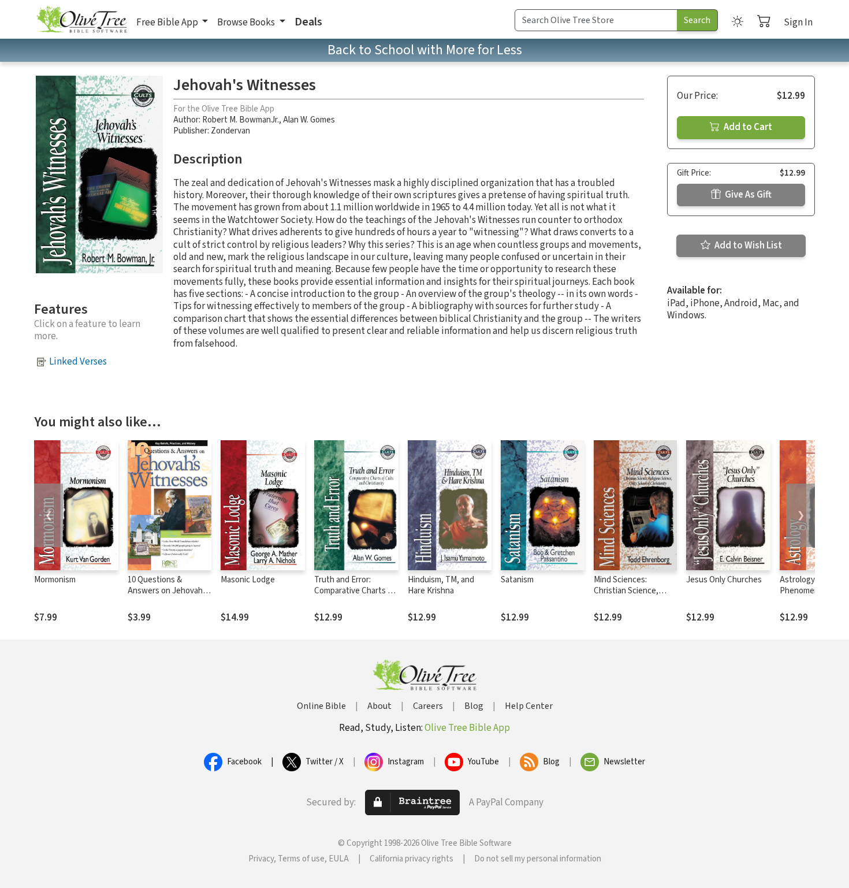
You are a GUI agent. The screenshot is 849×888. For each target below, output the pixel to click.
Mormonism (55, 580)
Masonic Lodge (248, 580)
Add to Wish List (747, 245)
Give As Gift (747, 195)
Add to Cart (747, 127)
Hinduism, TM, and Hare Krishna (441, 585)
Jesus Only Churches (724, 580)
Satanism (517, 580)
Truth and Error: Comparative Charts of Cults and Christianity (354, 591)
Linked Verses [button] (78, 362)
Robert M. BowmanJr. (240, 120)
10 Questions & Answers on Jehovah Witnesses (165, 591)
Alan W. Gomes (309, 120)
